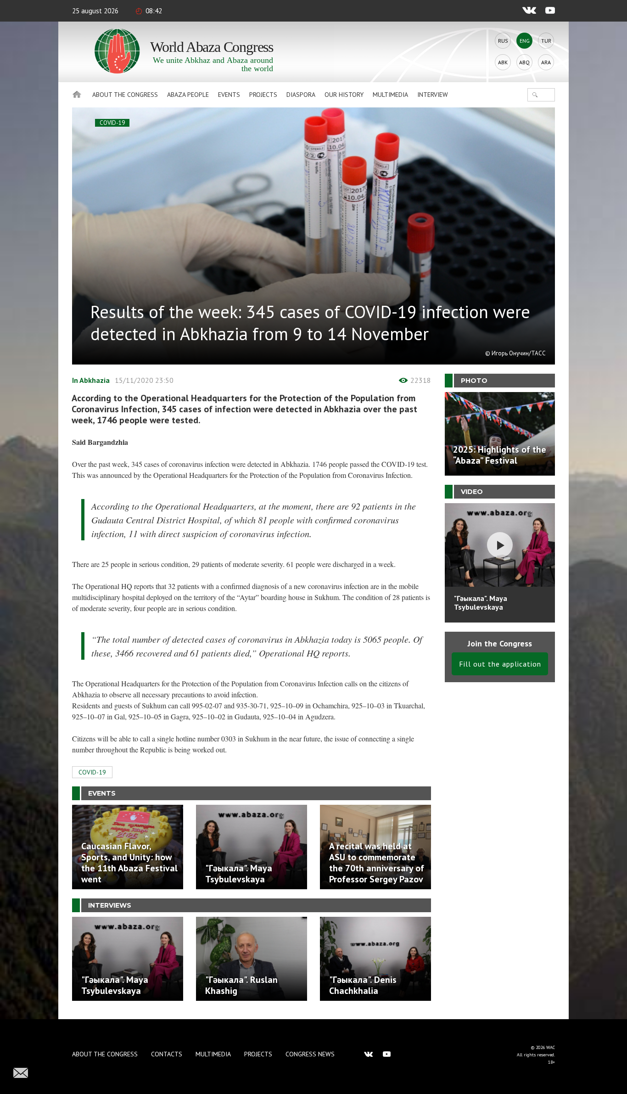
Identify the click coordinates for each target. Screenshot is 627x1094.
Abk (503, 62)
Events (229, 94)
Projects (263, 94)
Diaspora (300, 94)
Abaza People (188, 94)
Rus (503, 40)
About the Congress (125, 94)
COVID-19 (112, 123)
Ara (546, 62)
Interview (432, 94)
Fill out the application (500, 663)
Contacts (166, 1054)
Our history (344, 94)
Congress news (310, 1054)
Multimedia (390, 94)
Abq (524, 62)
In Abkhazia (91, 380)
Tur (546, 40)
